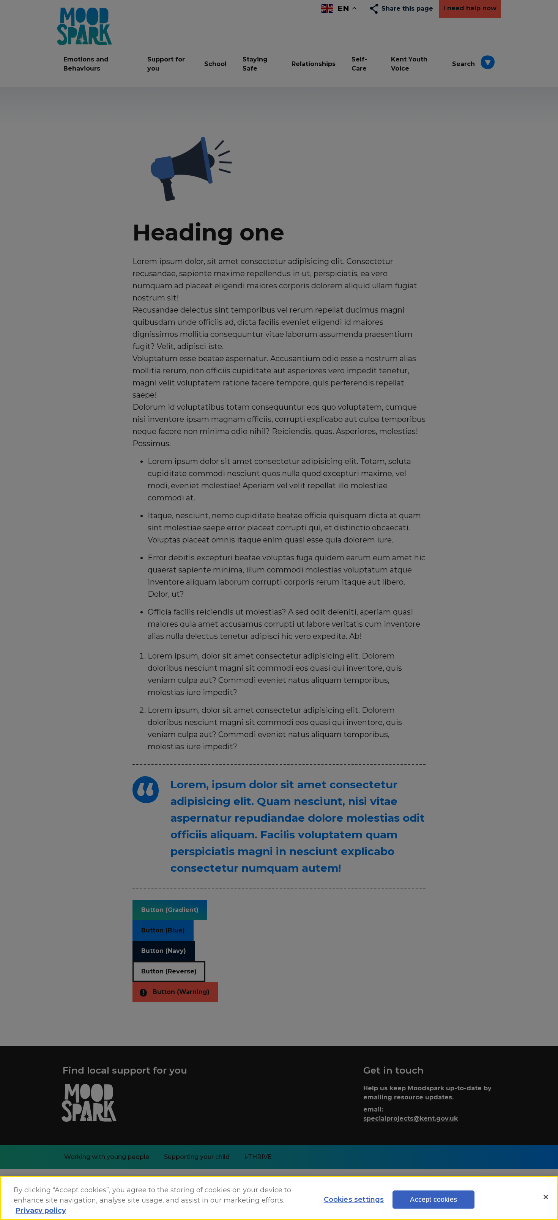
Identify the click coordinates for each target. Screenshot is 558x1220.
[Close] (546, 1197)
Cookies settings (354, 1199)
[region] (279, 1198)
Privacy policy (41, 1210)
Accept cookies (433, 1199)
